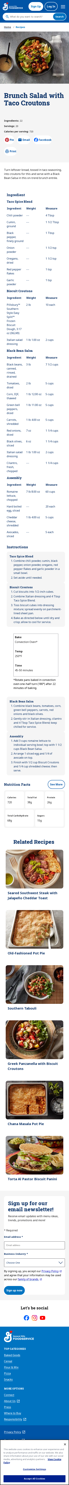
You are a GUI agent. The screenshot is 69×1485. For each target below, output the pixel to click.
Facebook (45, 140)
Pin (12, 140)
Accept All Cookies (34, 1478)
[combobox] (30, 17)
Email (26, 141)
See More (56, 784)
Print (13, 151)
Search (59, 16)
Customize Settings (34, 1469)
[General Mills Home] (19, 1337)
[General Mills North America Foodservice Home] (13, 6)
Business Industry (16, 1253)
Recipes (20, 27)
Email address (13, 1236)
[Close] (65, 1444)
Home (7, 27)
